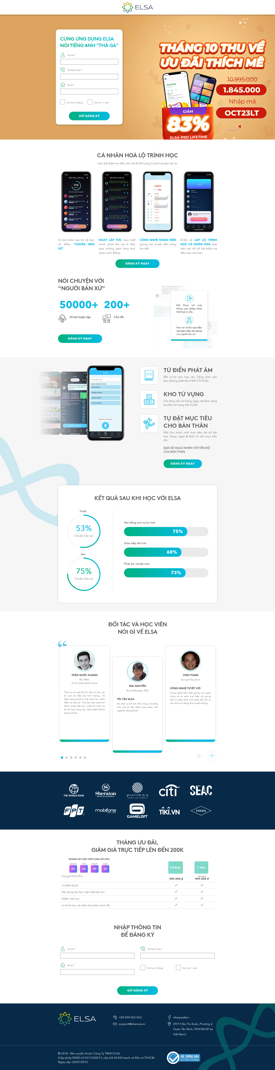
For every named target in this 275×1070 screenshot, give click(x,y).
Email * (71, 85)
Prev (199, 755)
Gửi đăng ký (89, 116)
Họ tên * (72, 55)
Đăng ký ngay (137, 263)
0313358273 (93, 1058)
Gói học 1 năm (101, 102)
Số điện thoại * (75, 70)
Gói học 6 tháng (75, 102)
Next (211, 755)
